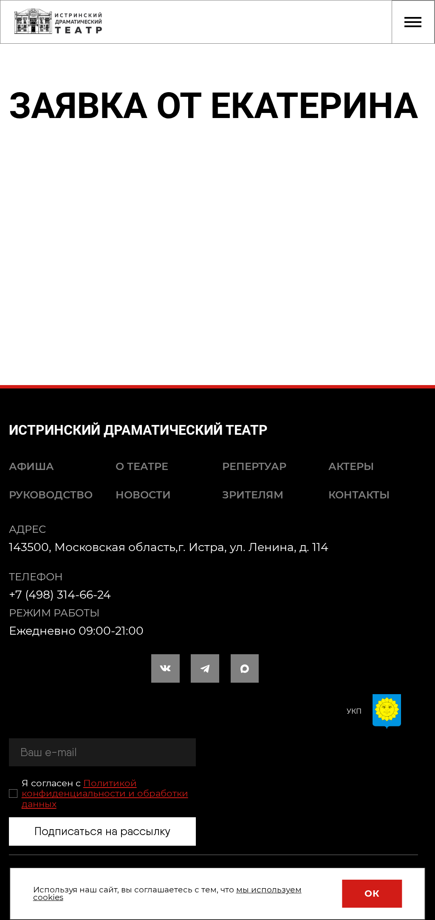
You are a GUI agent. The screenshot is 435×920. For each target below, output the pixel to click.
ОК (371, 893)
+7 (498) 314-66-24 (60, 595)
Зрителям (252, 495)
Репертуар (254, 467)
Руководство (51, 495)
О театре (142, 467)
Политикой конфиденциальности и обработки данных (105, 793)
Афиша (31, 467)
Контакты (359, 495)
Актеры (351, 467)
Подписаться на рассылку (102, 831)
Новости (143, 495)
